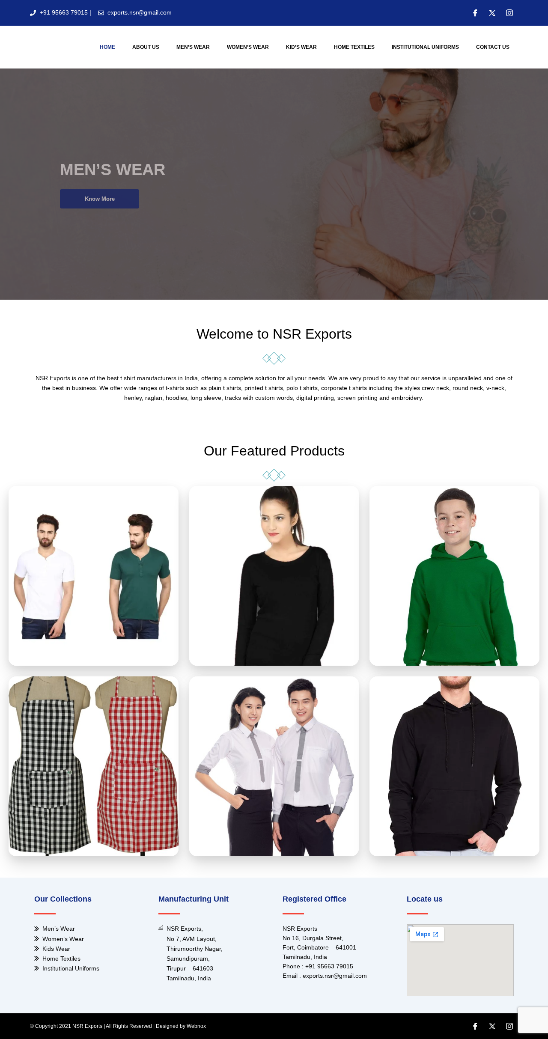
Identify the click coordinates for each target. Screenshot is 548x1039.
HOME (107, 47)
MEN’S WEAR (193, 47)
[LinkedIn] (509, 12)
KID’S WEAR (301, 47)
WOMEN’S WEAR (248, 47)
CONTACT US (492, 47)
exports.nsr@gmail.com (335, 975)
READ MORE (93, 593)
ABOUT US (145, 47)
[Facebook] (475, 12)
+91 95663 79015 (329, 966)
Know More (100, 199)
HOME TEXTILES (354, 47)
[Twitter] (492, 12)
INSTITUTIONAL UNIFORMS (425, 47)
